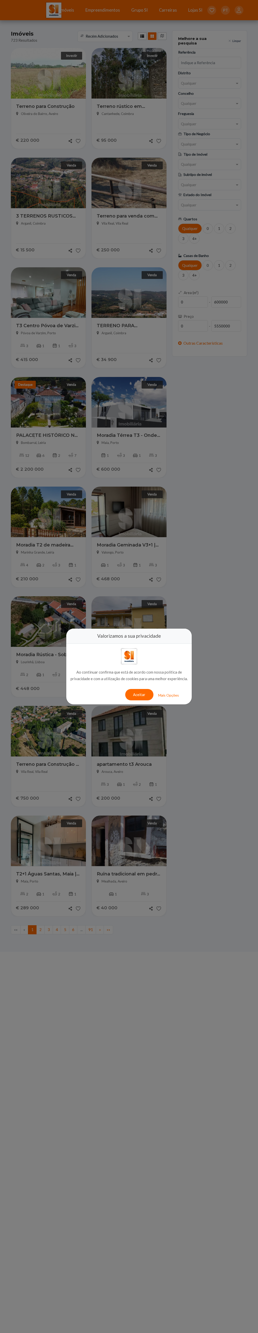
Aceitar (139, 694)
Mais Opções (168, 695)
